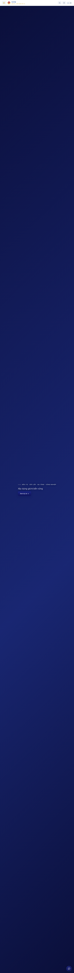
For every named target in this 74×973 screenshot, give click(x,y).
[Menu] (4, 3)
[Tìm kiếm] (59, 3)
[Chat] (69, 968)
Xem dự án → (24, 493)
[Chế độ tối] (64, 3)
